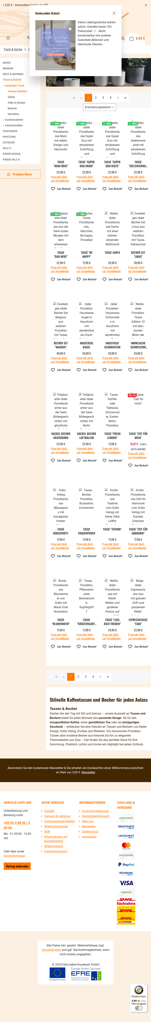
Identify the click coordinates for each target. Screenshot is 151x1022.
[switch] (139, 1008)
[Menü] (145, 985)
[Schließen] (114, 13)
